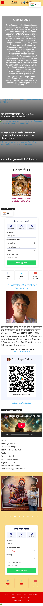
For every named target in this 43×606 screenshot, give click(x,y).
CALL (15, 352)
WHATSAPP (25, 352)
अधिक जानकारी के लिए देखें (21, 403)
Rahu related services (10, 459)
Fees (25, 594)
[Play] (4, 435)
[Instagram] (11, 516)
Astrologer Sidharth (9, 443)
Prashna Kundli (7, 456)
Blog (29, 597)
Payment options (8, 462)
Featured (5, 453)
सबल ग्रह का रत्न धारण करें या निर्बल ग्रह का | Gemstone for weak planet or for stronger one (19, 135)
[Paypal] (24, 516)
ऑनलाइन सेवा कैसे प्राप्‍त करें (10, 466)
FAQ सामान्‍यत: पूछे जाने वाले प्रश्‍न (13, 469)
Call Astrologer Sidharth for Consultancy (22, 286)
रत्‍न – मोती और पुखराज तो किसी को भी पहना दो (19, 159)
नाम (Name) (10, 232)
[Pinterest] (28, 516)
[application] (21, 425)
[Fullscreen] (39, 435)
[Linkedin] (15, 516)
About (12, 594)
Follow (21, 272)
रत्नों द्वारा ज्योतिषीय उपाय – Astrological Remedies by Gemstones (17, 115)
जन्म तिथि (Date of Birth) (13, 240)
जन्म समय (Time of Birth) (13, 247)
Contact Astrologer (8, 447)
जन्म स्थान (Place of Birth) (14, 254)
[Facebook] (6, 516)
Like (8, 272)
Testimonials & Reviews (11, 450)
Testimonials (22, 597)
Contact (14, 597)
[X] (33, 516)
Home (2, 8)
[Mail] (19, 516)
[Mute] (36, 435)
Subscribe (35, 272)
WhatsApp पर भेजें (21, 263)
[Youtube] (37, 516)
